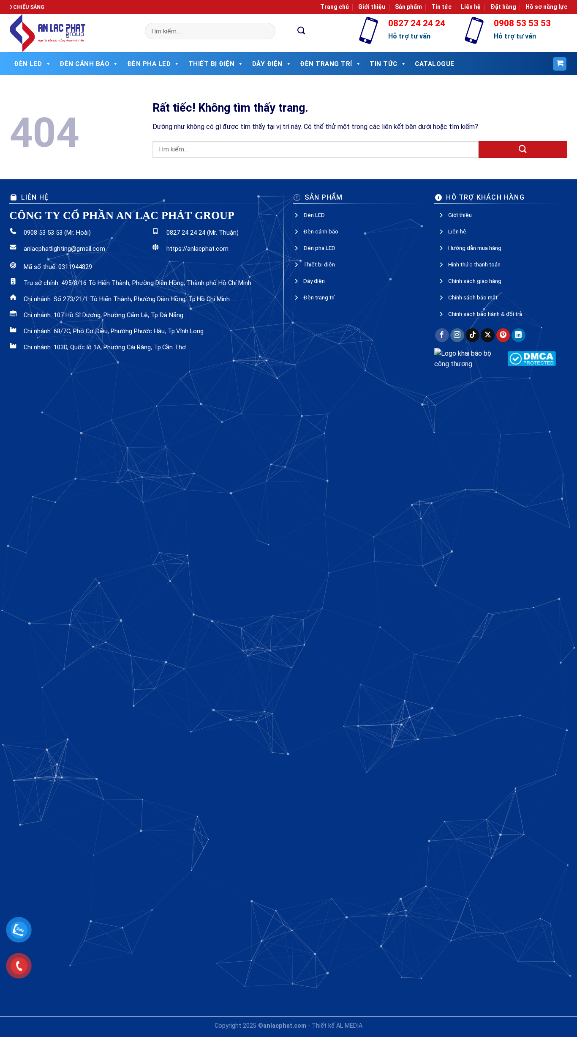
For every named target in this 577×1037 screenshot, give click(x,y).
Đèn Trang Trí (326, 64)
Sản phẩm (408, 6)
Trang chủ (334, 6)
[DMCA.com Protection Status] (531, 358)
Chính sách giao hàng (474, 280)
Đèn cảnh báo (84, 64)
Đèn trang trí (319, 297)
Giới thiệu (371, 6)
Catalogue (435, 64)
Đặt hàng (503, 6)
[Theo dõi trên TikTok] (472, 335)
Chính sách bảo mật (473, 297)
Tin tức (441, 6)
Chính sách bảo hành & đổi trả (485, 313)
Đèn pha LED (149, 64)
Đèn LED (28, 64)
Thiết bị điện (211, 64)
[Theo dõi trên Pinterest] (503, 335)
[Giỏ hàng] (559, 64)
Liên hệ (471, 6)
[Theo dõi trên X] (488, 335)
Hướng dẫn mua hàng (474, 247)
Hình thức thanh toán (474, 264)
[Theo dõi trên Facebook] (442, 335)
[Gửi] (301, 31)
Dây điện (267, 64)
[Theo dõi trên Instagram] (457, 335)
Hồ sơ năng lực (546, 6)
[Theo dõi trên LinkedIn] (518, 335)
